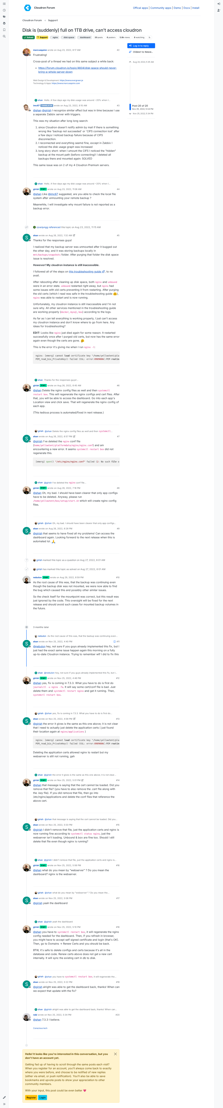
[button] (4, 1097)
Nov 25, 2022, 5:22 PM (60, 982)
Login (43, 1097)
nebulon (37, 577)
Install (195, 7)
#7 (118, 436)
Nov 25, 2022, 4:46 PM (69, 678)
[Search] (4, 36)
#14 (117, 780)
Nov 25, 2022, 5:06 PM (69, 865)
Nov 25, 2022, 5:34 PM (59, 1014)
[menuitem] (219, 4)
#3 (118, 105)
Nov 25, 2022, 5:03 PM (60, 824)
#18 (117, 927)
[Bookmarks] (4, 30)
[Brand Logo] (28, 8)
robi (35, 1014)
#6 (118, 385)
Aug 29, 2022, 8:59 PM (72, 577)
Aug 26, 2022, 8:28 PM (60, 528)
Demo (177, 7)
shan (40, 100)
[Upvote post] (112, 89)
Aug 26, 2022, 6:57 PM (60, 436)
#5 (118, 235)
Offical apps (140, 7)
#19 (117, 982)
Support (43, 37)
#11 (118, 641)
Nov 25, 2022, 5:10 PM (68, 927)
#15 (117, 824)
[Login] (219, 4)
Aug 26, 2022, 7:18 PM (68, 488)
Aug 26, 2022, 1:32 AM (60, 235)
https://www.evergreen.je (71, 80)
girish (36, 189)
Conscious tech (40, 1028)
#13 (117, 719)
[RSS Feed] (149, 37)
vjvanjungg (42, 227)
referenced (55, 227)
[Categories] (4, 4)
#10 (117, 577)
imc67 (36, 105)
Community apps (160, 7)
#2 (118, 50)
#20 (117, 1014)
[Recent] (4, 10)
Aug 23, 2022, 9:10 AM (75, 105)
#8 (118, 488)
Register (31, 1097)
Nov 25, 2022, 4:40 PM (60, 641)
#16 (117, 865)
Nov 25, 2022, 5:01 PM (68, 780)
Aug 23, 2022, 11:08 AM (69, 189)
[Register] (219, 10)
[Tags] (4, 17)
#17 (117, 898)
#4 (118, 189)
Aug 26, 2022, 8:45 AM (69, 385)
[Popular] (4, 23)
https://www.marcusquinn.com (66, 83)
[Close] (115, 1054)
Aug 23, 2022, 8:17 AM (68, 50)
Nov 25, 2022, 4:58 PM (60, 719)
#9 (118, 528)
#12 (117, 678)
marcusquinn (40, 50)
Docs (186, 7)
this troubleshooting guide (85, 271)
